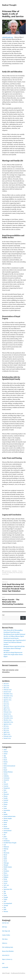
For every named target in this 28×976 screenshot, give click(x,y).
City (5, 782)
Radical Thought (9, 5)
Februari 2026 (8, 689)
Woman (6, 911)
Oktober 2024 (7, 720)
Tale (5, 893)
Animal (6, 751)
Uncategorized (8, 903)
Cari (3, 615)
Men (5, 851)
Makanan (6, 846)
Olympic (6, 865)
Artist (5, 757)
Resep (5, 879)
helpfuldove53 (7, 571)
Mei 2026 (6, 687)
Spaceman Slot (8, 889)
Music (5, 857)
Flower (5, 804)
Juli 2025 (6, 702)
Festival (6, 800)
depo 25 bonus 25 (7, 959)
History (6, 820)
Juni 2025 (6, 704)
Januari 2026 (7, 691)
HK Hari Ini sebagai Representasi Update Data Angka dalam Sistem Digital (13, 654)
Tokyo (5, 899)
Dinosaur (6, 794)
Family (5, 798)
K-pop (5, 838)
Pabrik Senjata (8, 867)
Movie (5, 855)
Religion (6, 877)
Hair (5, 812)
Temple (6, 897)
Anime (5, 753)
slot (3, 963)
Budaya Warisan (8, 772)
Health (5, 814)
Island (5, 832)
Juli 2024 (6, 726)
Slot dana (5, 939)
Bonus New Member (8, 951)
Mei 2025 (6, 706)
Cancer (5, 774)
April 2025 (6, 708)
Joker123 (4, 943)
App (5, 755)
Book (5, 768)
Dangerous (7, 788)
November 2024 (8, 718)
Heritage (4, 572)
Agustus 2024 (7, 724)
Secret (5, 883)
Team (5, 895)
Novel (5, 861)
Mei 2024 (6, 730)
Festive (6, 802)
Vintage (6, 905)
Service (4, 574)
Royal (21, 572)
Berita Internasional (9, 766)
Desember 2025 (8, 693)
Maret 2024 (7, 734)
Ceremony (6, 778)
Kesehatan (7, 840)
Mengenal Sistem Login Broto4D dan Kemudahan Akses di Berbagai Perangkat (14, 648)
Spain (7, 574)
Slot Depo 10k (6, 931)
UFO (5, 901)
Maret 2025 (7, 710)
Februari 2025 (8, 712)
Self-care (6, 885)
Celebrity (6, 776)
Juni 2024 (6, 728)
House (5, 826)
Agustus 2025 (7, 700)
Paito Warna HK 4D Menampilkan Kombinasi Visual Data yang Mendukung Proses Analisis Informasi (14, 632)
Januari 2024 (7, 738)
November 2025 (8, 695)
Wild (5, 909)
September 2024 (8, 722)
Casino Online (6, 935)
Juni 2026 (6, 685)
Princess (20, 571)
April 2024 (6, 732)
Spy (5, 891)
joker (5, 836)
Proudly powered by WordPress (18, 973)
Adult (5, 749)
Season (6, 881)
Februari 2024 (8, 736)
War (5, 907)
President (6, 871)
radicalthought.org (7, 37)
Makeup (6, 848)
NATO (5, 859)
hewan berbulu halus (9, 816)
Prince (5, 873)
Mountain (6, 853)
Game (5, 808)
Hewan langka (8, 818)
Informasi (6, 828)
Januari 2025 (7, 714)
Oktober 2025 (7, 697)
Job (4, 834)
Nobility (11, 572)
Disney (5, 796)
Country (6, 786)
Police (5, 869)
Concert (6, 784)
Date (5, 790)
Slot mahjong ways (7, 947)
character (6, 780)
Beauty (6, 762)
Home (5, 822)
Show (5, 887)
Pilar (14, 572)
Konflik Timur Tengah (10, 842)
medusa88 (5, 967)
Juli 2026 (6, 683)
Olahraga (6, 863)
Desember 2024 (8, 716)
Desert (5, 792)
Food (5, 806)
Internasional (7, 830)
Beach (5, 759)
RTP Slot (4, 927)
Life (7, 572)
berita (5, 764)
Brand (5, 770)
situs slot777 (5, 955)
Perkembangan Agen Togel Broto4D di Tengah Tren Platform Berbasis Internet (14, 642)
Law (5, 844)
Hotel (5, 824)
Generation (7, 810)
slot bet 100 (5, 923)
